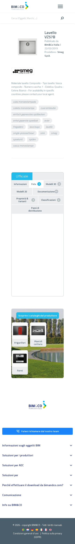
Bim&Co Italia (51, 44)
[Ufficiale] (22, 176)
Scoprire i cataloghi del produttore (37, 315)
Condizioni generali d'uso (26, 533)
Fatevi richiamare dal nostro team (40, 431)
